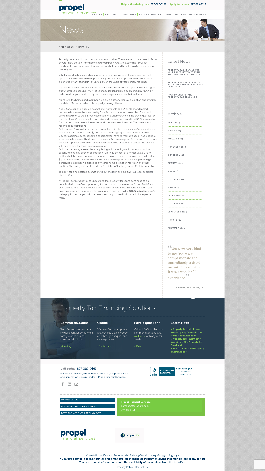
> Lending (65, 346)
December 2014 (177, 196)
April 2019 (174, 123)
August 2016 (175, 163)
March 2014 (174, 220)
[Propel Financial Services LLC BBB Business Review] (177, 371)
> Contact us (104, 346)
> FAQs (137, 346)
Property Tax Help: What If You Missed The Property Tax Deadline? (185, 84)
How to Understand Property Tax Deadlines (182, 96)
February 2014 (176, 228)
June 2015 (173, 187)
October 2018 (176, 155)
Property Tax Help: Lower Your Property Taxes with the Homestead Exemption (184, 72)
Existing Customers (193, 14)
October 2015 (176, 179)
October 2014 (176, 204)
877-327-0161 (143, 4)
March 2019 (174, 131)
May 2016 (173, 171)
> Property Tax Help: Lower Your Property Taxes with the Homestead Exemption (186, 332)
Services (96, 14)
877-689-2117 (187, 4)
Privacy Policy (125, 467)
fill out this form (108, 172)
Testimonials (127, 14)
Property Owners (150, 14)
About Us (110, 14)
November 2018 (177, 147)
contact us (139, 336)
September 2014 (177, 212)
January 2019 (175, 139)
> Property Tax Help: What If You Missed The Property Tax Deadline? (186, 342)
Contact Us (171, 14)
